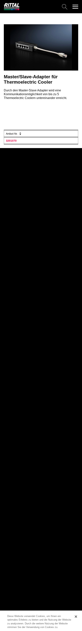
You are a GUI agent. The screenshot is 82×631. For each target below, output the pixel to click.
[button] (75, 7)
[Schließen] (76, 616)
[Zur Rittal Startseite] (11, 9)
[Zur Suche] (45, 7)
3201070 (11, 140)
